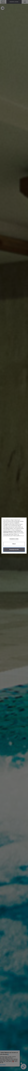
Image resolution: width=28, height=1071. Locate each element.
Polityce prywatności (8, 531)
